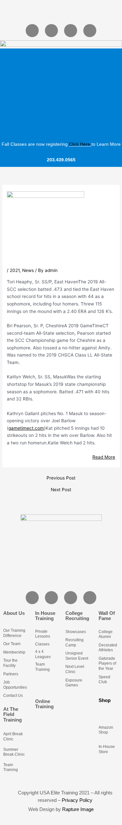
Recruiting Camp (74, 642)
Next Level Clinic (74, 669)
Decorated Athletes (108, 648)
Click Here (79, 144)
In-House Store (107, 749)
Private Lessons (42, 634)
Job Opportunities (15, 685)
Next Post (61, 490)
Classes (42, 644)
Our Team (11, 644)
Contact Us (13, 695)
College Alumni (106, 634)
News (28, 270)
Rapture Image (78, 809)
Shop (105, 700)
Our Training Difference (14, 633)
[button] (61, 11)
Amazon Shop (106, 730)
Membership (14, 652)
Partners (10, 674)
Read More (103, 457)
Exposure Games (73, 683)
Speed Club (104, 679)
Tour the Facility (10, 663)
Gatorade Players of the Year (107, 663)
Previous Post (61, 478)
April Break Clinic (13, 736)
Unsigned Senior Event (76, 656)
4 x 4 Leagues (43, 654)
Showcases (75, 631)
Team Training (10, 767)
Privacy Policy (77, 800)
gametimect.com (26, 428)
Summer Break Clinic (14, 752)
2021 (15, 270)
